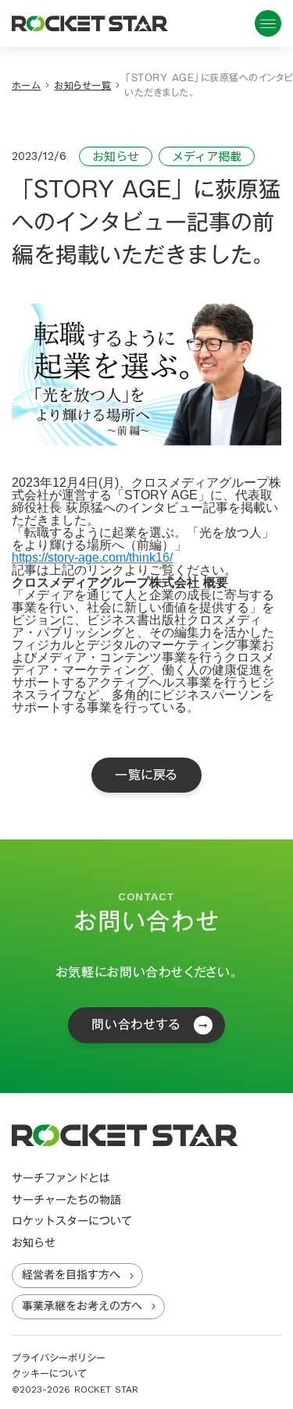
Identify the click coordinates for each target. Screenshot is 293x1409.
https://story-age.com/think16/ (92, 557)
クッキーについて (49, 1373)
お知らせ (33, 1243)
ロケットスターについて (72, 1222)
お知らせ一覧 (82, 85)
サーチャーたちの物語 (66, 1200)
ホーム (26, 85)
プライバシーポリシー (58, 1358)
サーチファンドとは (61, 1179)
